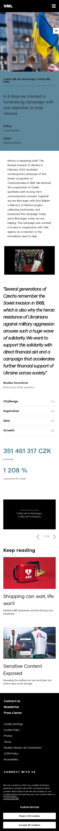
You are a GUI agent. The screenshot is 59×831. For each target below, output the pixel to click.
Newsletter (11, 707)
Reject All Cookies (29, 816)
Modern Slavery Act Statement (23, 747)
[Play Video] (29, 260)
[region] (29, 803)
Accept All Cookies (29, 825)
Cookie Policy (12, 729)
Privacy (8, 735)
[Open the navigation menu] (53, 5)
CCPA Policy (11, 753)
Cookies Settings (29, 807)
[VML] (8, 6)
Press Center (13, 712)
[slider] (29, 463)
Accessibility (11, 759)
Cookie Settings (13, 724)
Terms (7, 741)
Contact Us (12, 701)
